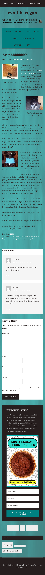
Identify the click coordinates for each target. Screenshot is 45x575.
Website (5, 377)
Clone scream (15, 236)
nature (13, 239)
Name (5, 356)
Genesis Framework (35, 565)
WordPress (20, 567)
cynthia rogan (22, 12)
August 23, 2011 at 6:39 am (22, 290)
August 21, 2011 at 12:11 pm (22, 262)
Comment (6, 333)
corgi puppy (23, 236)
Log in (27, 567)
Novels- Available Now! (12, 550)
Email (4, 367)
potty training (20, 239)
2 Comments (28, 59)
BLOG (12, 234)
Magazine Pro (21, 565)
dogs (28, 236)
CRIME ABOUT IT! (19, 546)
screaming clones (30, 239)
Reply (8, 275)
